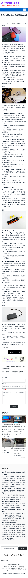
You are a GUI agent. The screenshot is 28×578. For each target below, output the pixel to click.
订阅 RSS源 (4, 560)
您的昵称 (4, 377)
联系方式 (4, 383)
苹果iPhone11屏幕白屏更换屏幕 (14, 372)
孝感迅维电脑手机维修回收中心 (17, 569)
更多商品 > (23, 458)
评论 (3, 390)
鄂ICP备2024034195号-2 (14, 571)
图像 (3, 25)
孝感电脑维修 (11, 23)
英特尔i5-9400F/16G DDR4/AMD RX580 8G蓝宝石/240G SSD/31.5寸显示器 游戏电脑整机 (7, 429)
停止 (19, 352)
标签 (3, 348)
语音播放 (12, 352)
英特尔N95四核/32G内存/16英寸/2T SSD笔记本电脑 (19, 450)
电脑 (7, 348)
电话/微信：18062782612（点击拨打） (14, 567)
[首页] (10, 3)
